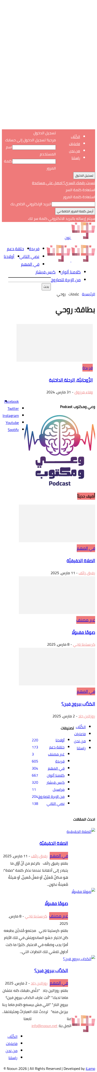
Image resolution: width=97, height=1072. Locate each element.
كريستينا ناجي (84, 644)
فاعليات (74, 143)
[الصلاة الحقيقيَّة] (57, 540)
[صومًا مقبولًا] (57, 612)
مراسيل (59, 789)
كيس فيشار (45, 272)
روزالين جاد (86, 716)
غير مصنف (85, 620)
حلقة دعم (15, 249)
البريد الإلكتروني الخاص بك (31, 203)
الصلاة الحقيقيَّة (81, 561)
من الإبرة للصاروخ (66, 280)
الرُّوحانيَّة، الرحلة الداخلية (71, 380)
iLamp (90, 1068)
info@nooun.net (44, 1025)
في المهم (30, 264)
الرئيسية (88, 293)
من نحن (74, 150)
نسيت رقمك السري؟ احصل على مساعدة (63, 182)
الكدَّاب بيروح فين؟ (78, 704)
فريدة (34, 249)
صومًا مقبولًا (83, 632)
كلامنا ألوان (71, 272)
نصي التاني (29, 256)
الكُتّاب (75, 136)
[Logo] (82, 260)
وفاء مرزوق (83, 392)
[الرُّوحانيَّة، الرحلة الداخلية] (54, 360)
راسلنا (76, 157)
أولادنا (9, 256)
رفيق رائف (87, 572)
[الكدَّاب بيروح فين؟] (57, 684)
